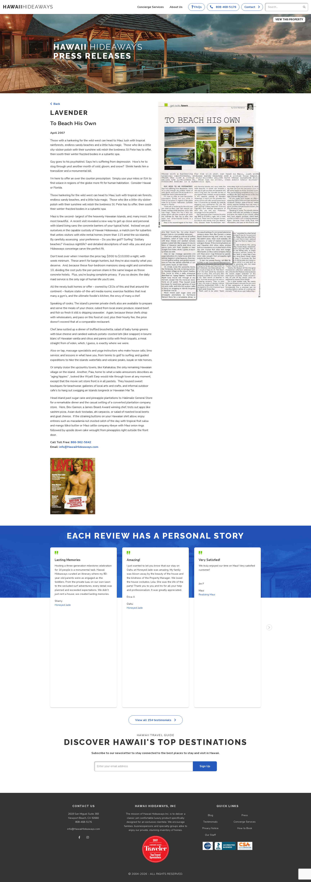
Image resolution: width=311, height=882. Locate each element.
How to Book (244, 828)
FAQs (197, 7)
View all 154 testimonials (153, 720)
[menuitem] (150, 7)
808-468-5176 (83, 822)
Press (245, 815)
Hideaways (28, 7)
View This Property (289, 19)
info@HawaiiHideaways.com (78, 447)
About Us (176, 7)
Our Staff (210, 835)
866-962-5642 (81, 442)
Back (56, 104)
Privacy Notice (210, 828)
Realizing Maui (207, 594)
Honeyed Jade (63, 605)
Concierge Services (150, 7)
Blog (210, 815)
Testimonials (210, 821)
